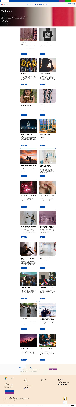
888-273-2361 (59, 381)
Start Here (25, 379)
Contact (59, 377)
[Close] (75, 405)
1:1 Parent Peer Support (27, 380)
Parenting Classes (26, 381)
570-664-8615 (59, 380)
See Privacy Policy (41, 405)
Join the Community (44, 379)
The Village (42, 381)
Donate (42, 380)
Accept (72, 405)
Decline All (68, 405)
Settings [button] (65, 405)
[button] (28, 4)
